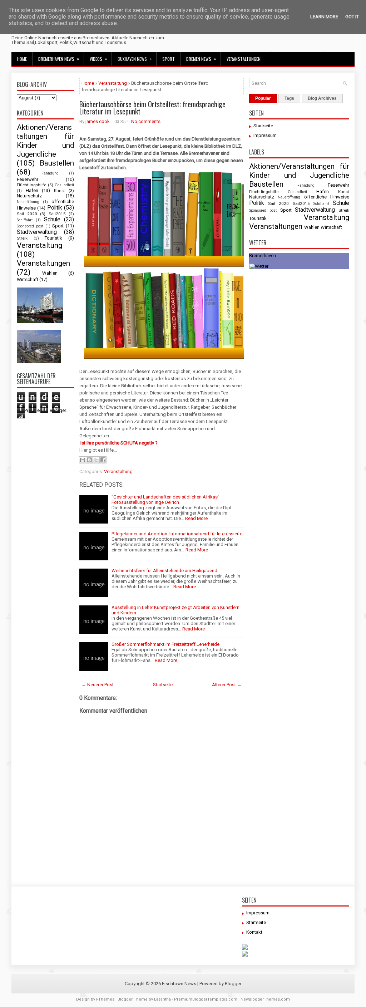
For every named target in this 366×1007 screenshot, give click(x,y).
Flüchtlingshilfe (31, 184)
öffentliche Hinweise (326, 197)
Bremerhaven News (58, 58)
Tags (289, 98)
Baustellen (57, 163)
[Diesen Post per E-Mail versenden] (82, 459)
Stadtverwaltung (37, 232)
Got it (352, 16)
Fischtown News (179, 983)
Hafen (32, 190)
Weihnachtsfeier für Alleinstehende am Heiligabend (164, 570)
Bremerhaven (262, 255)
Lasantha (162, 999)
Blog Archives (322, 98)
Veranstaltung (39, 245)
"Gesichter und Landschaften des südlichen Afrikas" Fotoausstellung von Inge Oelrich (165, 499)
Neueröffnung (28, 202)
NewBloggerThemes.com (265, 999)
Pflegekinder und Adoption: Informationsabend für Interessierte (177, 533)
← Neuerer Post (97, 684)
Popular (263, 98)
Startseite (163, 684)
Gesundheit (64, 185)
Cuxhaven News (135, 58)
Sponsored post (30, 226)
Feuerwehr (27, 179)
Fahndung (50, 173)
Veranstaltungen (244, 59)
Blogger (233, 983)
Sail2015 (57, 213)
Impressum (265, 135)
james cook (97, 121)
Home (22, 59)
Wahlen (50, 273)
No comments (145, 121)
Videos (98, 58)
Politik (54, 208)
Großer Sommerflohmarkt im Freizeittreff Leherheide (165, 644)
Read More (196, 518)
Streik (22, 238)
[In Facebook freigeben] (103, 459)
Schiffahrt (25, 220)
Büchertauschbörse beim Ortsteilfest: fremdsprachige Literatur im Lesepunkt (152, 107)
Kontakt (254, 932)
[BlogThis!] (89, 459)
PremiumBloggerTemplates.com (205, 999)
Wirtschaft (27, 279)
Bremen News (201, 58)
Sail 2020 (27, 213)
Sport (168, 59)
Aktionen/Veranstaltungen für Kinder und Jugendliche (45, 140)
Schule (52, 219)
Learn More (324, 16)
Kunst (59, 190)
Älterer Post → (227, 684)
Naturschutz (29, 195)
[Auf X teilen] (96, 459)
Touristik (53, 238)
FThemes (105, 999)
